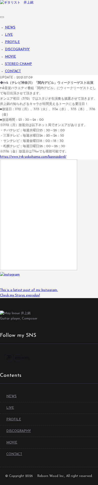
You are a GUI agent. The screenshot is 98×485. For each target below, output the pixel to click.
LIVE (9, 34)
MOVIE (10, 56)
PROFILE (12, 42)
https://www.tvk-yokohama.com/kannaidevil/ (33, 156)
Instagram (22, 357)
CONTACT (13, 71)
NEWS (10, 27)
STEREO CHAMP (18, 64)
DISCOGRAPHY (17, 49)
